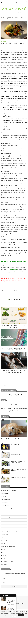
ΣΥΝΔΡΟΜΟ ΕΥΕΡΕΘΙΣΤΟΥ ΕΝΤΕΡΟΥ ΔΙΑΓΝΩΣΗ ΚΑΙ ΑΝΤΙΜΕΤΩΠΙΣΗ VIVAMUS (11, 600)
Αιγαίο (11, 109)
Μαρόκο (7, 122)
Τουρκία (7, 113)
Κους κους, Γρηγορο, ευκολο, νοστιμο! (18, 470)
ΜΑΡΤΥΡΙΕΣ (5, 534)
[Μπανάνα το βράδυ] (5, 447)
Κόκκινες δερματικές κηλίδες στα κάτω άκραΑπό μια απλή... (14, 371)
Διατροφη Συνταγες (6, 517)
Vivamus (9, 17)
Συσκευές (4, 555)
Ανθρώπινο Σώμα (6, 499)
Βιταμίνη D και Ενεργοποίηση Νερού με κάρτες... (11, 608)
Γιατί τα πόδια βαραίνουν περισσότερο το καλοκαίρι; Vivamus (14, 348)
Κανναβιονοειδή (5, 523)
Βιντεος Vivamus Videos (7, 505)
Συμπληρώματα (5, 552)
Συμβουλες (16, 17)
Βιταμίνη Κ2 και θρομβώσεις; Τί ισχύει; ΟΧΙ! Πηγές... (14, 326)
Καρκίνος (4, 525)
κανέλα (11, 122)
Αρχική (2, 17)
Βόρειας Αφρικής (14, 91)
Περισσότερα (14, 616)
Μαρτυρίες (4, 537)
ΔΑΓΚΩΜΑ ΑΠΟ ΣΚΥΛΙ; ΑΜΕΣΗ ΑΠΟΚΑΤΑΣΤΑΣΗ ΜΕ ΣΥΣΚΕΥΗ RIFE (11, 439)
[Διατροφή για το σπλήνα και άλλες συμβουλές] (5, 455)
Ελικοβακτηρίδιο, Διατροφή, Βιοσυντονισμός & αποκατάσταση (18, 463)
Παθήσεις (4, 543)
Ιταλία (6, 128)
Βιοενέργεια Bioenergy (7, 508)
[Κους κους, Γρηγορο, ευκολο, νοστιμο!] (5, 471)
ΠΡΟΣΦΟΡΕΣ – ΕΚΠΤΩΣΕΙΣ (8, 546)
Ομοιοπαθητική (5, 540)
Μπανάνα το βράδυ (16, 444)
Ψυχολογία (4, 564)
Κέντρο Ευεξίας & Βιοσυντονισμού (9, 531)
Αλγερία (6, 126)
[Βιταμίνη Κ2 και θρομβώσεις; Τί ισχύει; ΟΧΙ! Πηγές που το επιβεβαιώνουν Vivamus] (14, 315)
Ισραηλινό (6, 115)
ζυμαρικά (24, 94)
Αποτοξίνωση (5, 502)
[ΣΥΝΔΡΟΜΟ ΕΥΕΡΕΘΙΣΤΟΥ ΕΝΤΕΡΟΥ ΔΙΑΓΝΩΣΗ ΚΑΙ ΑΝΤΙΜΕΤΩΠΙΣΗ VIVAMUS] (3, 599)
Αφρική (2, 79)
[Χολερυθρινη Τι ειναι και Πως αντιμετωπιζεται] (5, 479)
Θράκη (6, 105)
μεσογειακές (20, 100)
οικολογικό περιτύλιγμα (16, 270)
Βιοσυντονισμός (5, 511)
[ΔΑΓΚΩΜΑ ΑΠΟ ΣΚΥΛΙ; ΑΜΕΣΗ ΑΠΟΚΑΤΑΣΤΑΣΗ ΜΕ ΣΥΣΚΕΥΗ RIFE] (14, 428)
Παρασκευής (22, 81)
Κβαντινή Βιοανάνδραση (7, 528)
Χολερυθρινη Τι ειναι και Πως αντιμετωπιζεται (18, 478)
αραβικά (9, 76)
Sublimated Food (6, 493)
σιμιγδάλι (16, 83)
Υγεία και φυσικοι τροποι (7, 561)
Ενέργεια (4, 520)
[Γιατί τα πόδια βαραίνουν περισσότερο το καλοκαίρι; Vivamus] (14, 337)
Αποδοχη (21, 614)
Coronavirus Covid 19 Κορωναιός (9, 490)
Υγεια (3, 558)
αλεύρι (9, 85)
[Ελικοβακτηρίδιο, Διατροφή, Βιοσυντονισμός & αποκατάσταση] (5, 463)
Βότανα (4, 514)
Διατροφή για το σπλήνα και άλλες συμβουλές (18, 453)
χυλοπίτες (20, 93)
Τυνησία (7, 118)
